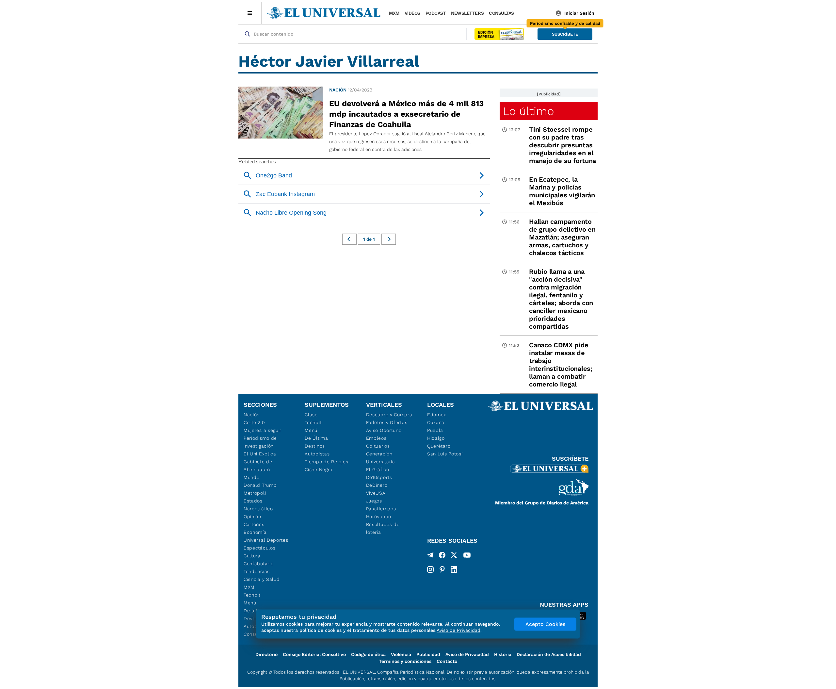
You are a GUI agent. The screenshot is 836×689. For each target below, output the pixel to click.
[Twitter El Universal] (454, 556)
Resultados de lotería (383, 528)
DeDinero (377, 485)
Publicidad (428, 654)
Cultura (252, 555)
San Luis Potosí (445, 453)
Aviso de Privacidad (467, 654)
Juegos (374, 500)
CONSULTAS (501, 13)
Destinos (315, 446)
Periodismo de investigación (260, 442)
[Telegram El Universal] (430, 556)
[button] (565, 34)
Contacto (447, 661)
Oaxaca (435, 422)
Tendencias (257, 571)
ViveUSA (376, 493)
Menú (250, 602)
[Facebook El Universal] (442, 556)
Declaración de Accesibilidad (549, 654)
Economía (255, 532)
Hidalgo (436, 438)
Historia (502, 654)
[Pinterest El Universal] (442, 569)
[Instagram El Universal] (430, 569)
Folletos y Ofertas (387, 422)
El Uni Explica (260, 453)
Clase (311, 414)
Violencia (401, 654)
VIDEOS (412, 13)
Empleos (376, 438)
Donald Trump (260, 485)
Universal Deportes (266, 540)
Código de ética (368, 654)
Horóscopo (378, 516)
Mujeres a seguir (262, 430)
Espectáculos (259, 547)
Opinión (252, 516)
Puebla (435, 430)
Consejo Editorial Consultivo (314, 654)
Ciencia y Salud (262, 579)
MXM (394, 13)
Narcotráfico (258, 508)
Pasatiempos (381, 508)
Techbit (252, 595)
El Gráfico (377, 469)
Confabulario (258, 563)
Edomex (436, 414)
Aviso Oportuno (384, 430)
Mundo (252, 477)
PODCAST (436, 13)
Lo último (528, 111)
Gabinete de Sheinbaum (258, 465)
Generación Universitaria (380, 457)
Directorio (266, 654)
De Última (316, 438)
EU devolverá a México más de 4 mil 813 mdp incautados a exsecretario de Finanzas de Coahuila (406, 114)
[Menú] (250, 13)
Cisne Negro (318, 469)
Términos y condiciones (405, 661)
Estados (253, 500)
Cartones (254, 524)
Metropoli (255, 493)
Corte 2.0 (254, 422)
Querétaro (438, 446)
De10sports (379, 477)
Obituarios (378, 446)
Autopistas (317, 453)
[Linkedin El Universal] (454, 569)
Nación (337, 89)
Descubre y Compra (389, 414)
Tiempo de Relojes (326, 461)
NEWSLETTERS (467, 13)
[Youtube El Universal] (467, 556)
